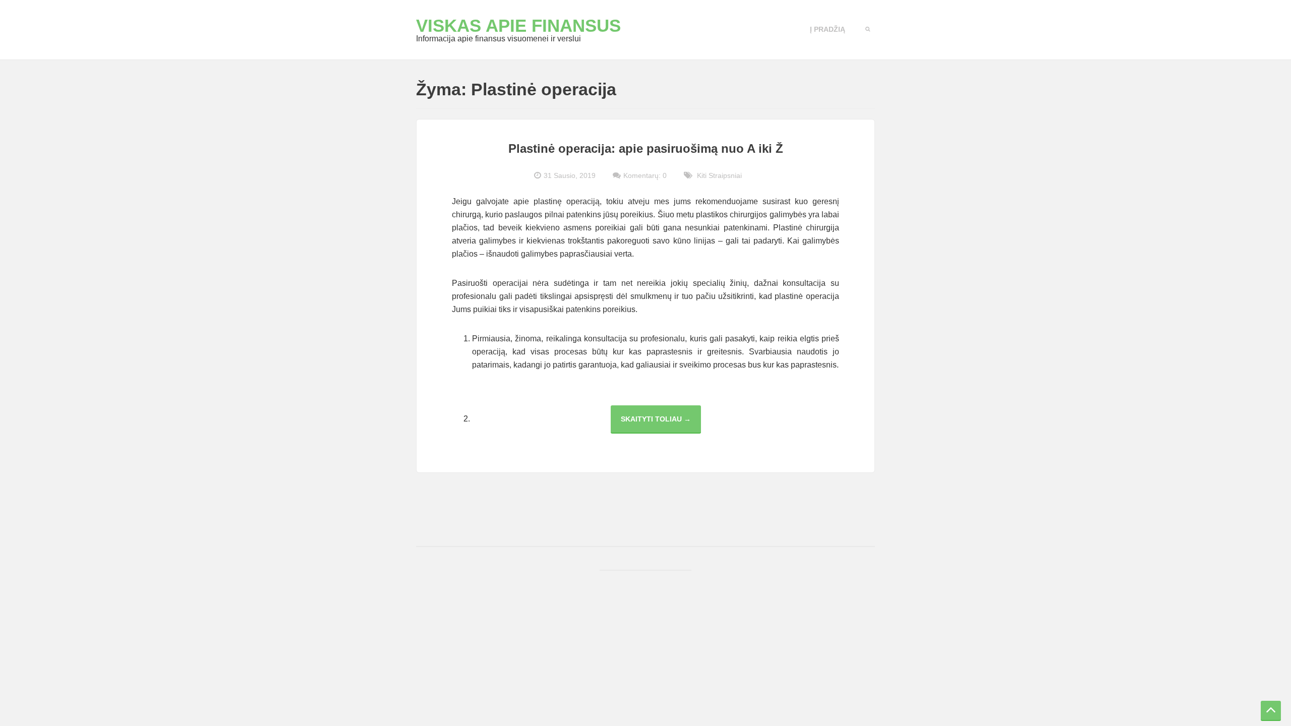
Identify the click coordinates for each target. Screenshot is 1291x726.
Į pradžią (827, 29)
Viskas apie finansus (518, 25)
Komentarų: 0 (645, 175)
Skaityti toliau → (661, 424)
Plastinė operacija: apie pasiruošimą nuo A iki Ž (645, 148)
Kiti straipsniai (719, 175)
